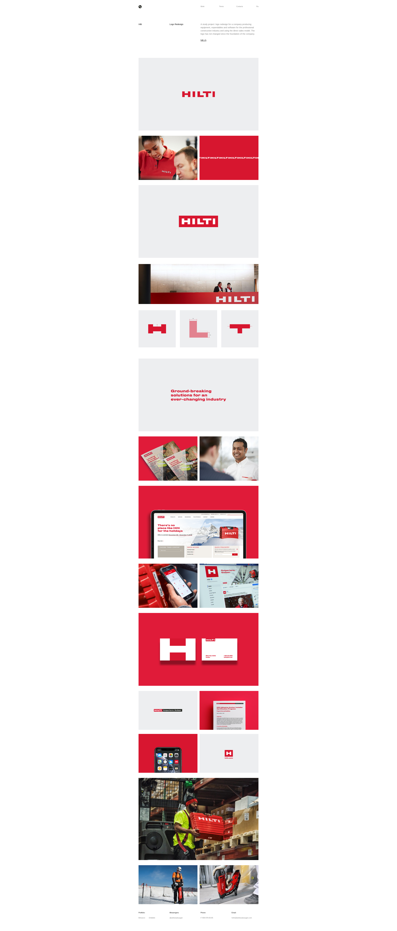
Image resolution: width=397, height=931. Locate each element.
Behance (142, 918)
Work (202, 6)
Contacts (239, 6)
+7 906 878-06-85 (206, 918)
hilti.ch (203, 40)
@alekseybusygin (176, 918)
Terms (221, 6)
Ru (257, 6)
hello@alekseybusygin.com (242, 918)
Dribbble (152, 918)
